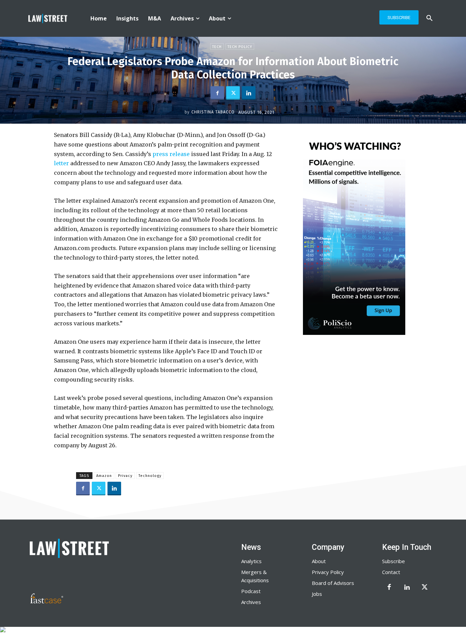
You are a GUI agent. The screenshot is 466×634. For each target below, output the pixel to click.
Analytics (251, 561)
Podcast (251, 591)
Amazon (104, 476)
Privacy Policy (328, 572)
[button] (429, 18)
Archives (251, 602)
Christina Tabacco (213, 112)
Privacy (125, 476)
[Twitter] (233, 93)
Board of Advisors (333, 582)
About (319, 561)
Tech (217, 47)
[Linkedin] (249, 93)
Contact (391, 572)
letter (61, 163)
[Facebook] (217, 93)
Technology (150, 476)
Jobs (317, 593)
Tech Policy (240, 47)
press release (170, 154)
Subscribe (393, 561)
